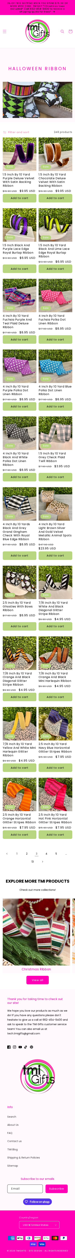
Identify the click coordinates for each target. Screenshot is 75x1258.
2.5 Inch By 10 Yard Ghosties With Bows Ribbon (18, 606)
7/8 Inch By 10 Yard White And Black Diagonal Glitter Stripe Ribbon (53, 608)
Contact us (14, 1141)
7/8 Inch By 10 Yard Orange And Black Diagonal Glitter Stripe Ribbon (17, 679)
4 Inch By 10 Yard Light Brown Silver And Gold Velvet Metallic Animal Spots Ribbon (55, 531)
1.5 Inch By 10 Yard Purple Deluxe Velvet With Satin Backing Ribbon (19, 180)
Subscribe (56, 1189)
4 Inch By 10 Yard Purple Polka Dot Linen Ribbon (15, 390)
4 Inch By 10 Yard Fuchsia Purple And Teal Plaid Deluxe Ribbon (17, 321)
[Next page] (42, 862)
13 (32, 861)
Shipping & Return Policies (23, 1157)
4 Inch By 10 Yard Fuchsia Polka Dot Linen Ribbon (52, 319)
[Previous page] (7, 854)
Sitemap (12, 1166)
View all (37, 980)
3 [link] (36, 853)
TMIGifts (21, 1250)
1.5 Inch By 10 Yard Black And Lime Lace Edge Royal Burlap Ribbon (54, 251)
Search (11, 1117)
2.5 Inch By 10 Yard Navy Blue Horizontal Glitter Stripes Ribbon (55, 747)
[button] (5, 31)
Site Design (35, 1250)
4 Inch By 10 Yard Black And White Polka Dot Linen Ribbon (15, 459)
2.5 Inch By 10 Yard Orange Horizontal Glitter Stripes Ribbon (19, 818)
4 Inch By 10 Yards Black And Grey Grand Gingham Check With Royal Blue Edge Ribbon (16, 531)
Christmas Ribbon (36, 969)
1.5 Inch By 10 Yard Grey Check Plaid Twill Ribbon (52, 457)
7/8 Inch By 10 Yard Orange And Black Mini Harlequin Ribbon (55, 677)
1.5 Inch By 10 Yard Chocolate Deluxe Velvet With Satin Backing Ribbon (52, 180)
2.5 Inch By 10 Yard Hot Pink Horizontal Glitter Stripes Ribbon (55, 818)
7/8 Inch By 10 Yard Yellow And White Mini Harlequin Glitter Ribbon (19, 749)
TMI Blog (12, 1149)
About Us (13, 1125)
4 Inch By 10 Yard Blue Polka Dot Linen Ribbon (55, 390)
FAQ (9, 1133)
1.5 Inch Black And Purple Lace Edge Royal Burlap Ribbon (18, 249)
